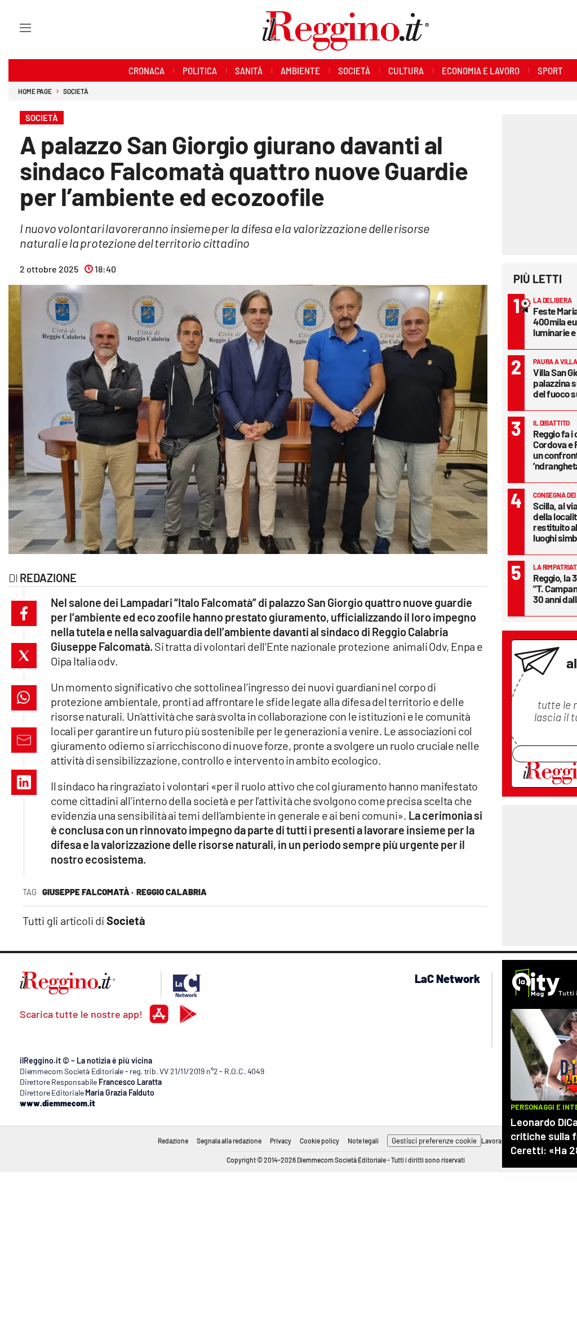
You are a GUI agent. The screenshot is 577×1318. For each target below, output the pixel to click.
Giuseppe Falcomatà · (88, 892)
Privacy (280, 1141)
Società (75, 91)
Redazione (173, 1141)
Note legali (363, 1141)
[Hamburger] (14, 27)
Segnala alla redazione (229, 1141)
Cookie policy (319, 1141)
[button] (24, 613)
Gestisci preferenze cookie (434, 1140)
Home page (35, 91)
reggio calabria (171, 892)
